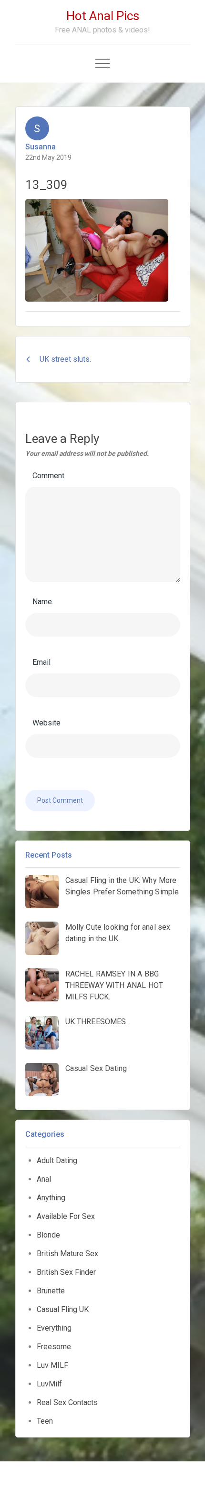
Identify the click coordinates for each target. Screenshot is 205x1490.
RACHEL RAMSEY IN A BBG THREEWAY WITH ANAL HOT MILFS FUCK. (114, 985)
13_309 (46, 185)
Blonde (48, 1234)
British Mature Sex (67, 1253)
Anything (51, 1197)
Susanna (40, 146)
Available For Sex (66, 1216)
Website (46, 722)
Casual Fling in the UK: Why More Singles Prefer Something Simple (122, 886)
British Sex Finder (66, 1272)
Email (41, 662)
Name (42, 601)
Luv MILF (52, 1365)
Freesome (54, 1346)
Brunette (51, 1290)
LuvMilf (49, 1383)
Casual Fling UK (63, 1309)
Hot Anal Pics (102, 16)
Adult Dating (57, 1160)
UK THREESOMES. (96, 1021)
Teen (45, 1421)
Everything (54, 1328)
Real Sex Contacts (67, 1402)
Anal (44, 1179)
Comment (48, 475)
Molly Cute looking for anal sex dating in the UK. (118, 933)
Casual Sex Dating (96, 1068)
